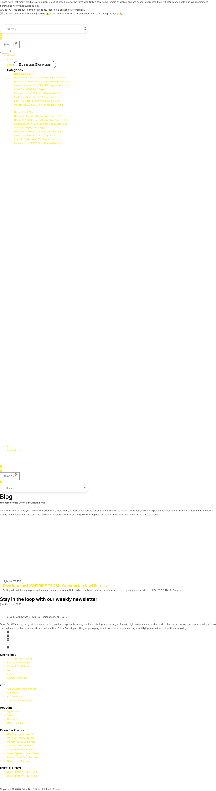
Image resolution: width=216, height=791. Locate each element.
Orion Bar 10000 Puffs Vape (29, 89)
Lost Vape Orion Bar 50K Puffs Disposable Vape (40, 85)
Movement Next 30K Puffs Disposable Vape (38, 93)
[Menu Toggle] (5, 51)
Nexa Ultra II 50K (23, 73)
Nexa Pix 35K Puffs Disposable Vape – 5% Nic (39, 77)
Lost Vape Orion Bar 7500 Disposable (35, 97)
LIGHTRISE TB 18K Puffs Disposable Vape (37, 100)
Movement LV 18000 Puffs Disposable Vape (38, 104)
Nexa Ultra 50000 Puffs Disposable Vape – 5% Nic (42, 81)
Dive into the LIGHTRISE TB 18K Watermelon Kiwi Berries (55, 585)
